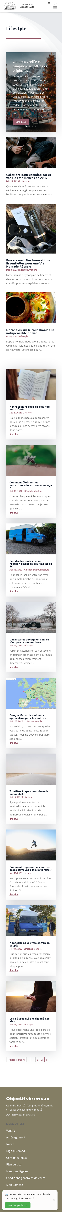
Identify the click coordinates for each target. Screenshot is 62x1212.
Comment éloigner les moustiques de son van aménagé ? (30, 485)
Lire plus (21, 122)
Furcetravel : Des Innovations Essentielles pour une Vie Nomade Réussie (28, 263)
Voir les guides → (18, 1205)
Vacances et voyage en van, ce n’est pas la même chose (29, 641)
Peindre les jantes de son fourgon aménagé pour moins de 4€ (30, 563)
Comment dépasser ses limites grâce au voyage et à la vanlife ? (30, 868)
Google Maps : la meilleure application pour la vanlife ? (27, 716)
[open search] (55, 3)
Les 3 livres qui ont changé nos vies (29, 1020)
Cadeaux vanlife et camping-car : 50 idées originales (30, 66)
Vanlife (33, 269)
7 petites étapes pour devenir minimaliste (28, 792)
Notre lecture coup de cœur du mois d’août (29, 408)
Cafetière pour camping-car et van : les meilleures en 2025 (28, 176)
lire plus (13, 434)
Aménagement (31, 569)
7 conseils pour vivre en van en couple (29, 944)
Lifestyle (24, 181)
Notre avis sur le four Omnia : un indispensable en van (30, 331)
